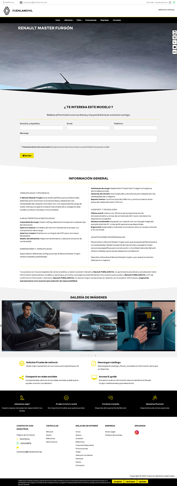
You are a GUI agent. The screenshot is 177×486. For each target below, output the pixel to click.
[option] (31, 325)
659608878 (25, 443)
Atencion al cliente (84, 455)
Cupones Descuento (85, 445)
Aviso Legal (110, 431)
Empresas (105, 20)
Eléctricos (50, 438)
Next (175, 326)
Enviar (27, 155)
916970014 (25, 439)
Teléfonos (9, 2)
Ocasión (79, 438)
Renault (49, 431)
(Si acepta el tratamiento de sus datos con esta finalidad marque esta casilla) (65, 147)
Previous (1, 326)
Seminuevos (51, 442)
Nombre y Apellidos (30, 123)
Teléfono (118, 123)
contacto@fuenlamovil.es (29, 451)
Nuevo (79, 435)
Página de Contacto (26, 435)
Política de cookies (113, 435)
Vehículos (68, 20)
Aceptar (118, 481)
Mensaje (24, 133)
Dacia (48, 435)
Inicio (58, 20)
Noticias (79, 458)
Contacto (117, 20)
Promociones (90, 20)
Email (69, 123)
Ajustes (142, 481)
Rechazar (130, 481)
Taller (78, 20)
